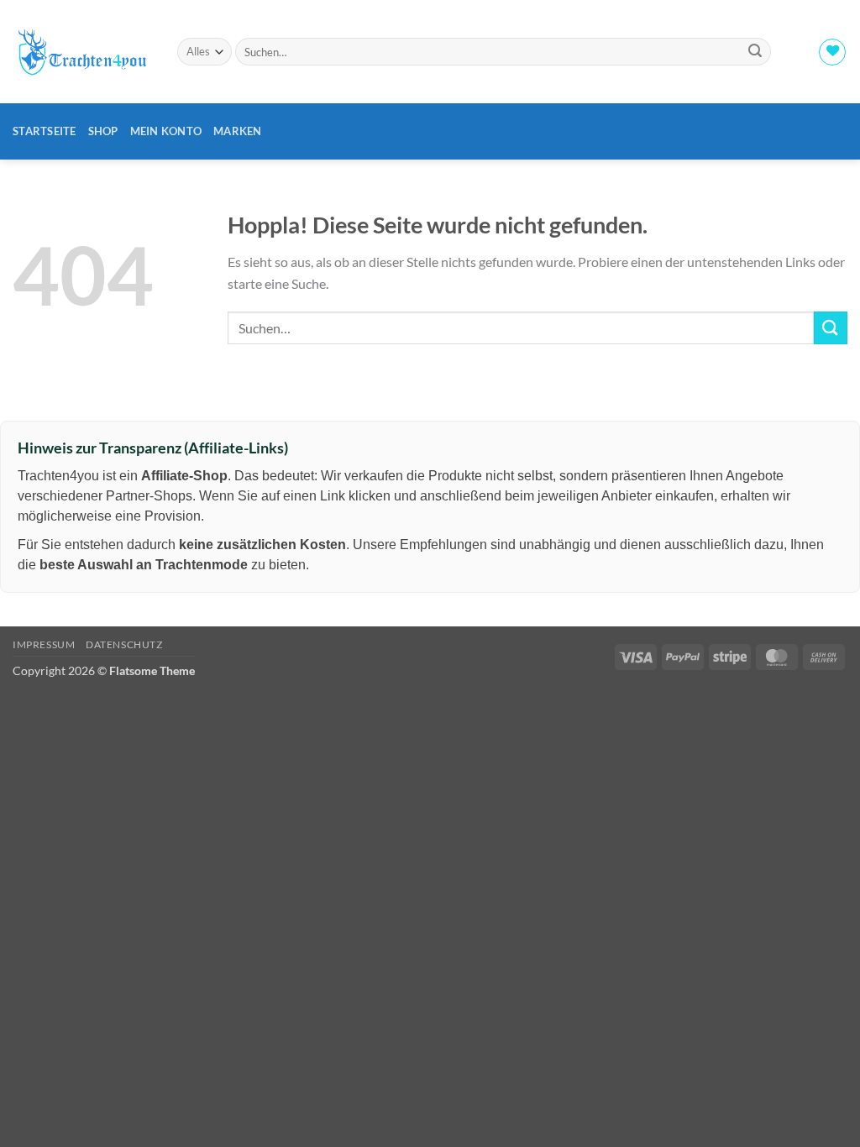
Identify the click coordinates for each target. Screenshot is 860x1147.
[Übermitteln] (755, 52)
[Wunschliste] (832, 52)
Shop (103, 131)
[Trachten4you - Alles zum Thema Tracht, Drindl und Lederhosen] (82, 51)
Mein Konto (166, 131)
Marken (237, 131)
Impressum (44, 644)
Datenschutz (124, 644)
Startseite (44, 131)
